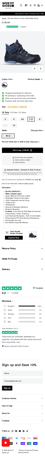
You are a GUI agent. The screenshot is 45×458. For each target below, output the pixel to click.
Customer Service (9, 398)
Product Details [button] (34, 79)
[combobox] (21, 5)
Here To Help (7, 406)
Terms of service (25, 450)
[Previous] (35, 68)
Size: (14, 110)
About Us (5, 413)
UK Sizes (5, 112)
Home (4, 18)
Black (4, 85)
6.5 (22, 119)
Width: (4, 130)
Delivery (6, 269)
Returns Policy (9, 248)
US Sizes (13, 112)
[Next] (40, 68)
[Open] (6, 443)
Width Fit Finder (9, 259)
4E (7, 136)
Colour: (7, 79)
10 (14, 125)
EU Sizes (22, 112)
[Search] (21, 5)
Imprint (26, 452)
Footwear (5, 421)
